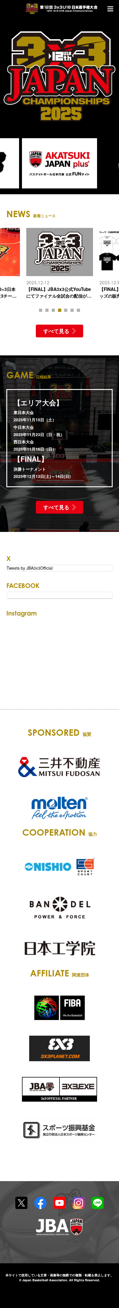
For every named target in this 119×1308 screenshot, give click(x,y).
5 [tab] (65, 310)
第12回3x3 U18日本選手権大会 (61, 9)
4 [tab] (59, 310)
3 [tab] (53, 310)
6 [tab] (72, 310)
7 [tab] (78, 310)
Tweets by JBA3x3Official (30, 568)
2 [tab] (47, 310)
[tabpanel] (59, 263)
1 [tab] (40, 310)
